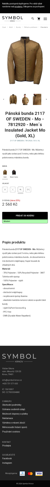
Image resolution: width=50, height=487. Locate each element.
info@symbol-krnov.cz (12, 380)
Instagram (7, 463)
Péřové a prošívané (30, 27)
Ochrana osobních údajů (13, 409)
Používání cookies (11, 431)
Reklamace (7, 418)
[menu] (45, 18)
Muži (11, 27)
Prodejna (6, 445)
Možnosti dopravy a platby (15, 413)
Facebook (7, 458)
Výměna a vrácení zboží (13, 422)
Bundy (18, 27)
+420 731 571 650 (10, 383)
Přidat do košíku (25, 216)
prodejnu (18, 6)
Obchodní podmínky (11, 405)
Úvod (4, 27)
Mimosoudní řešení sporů (14, 427)
